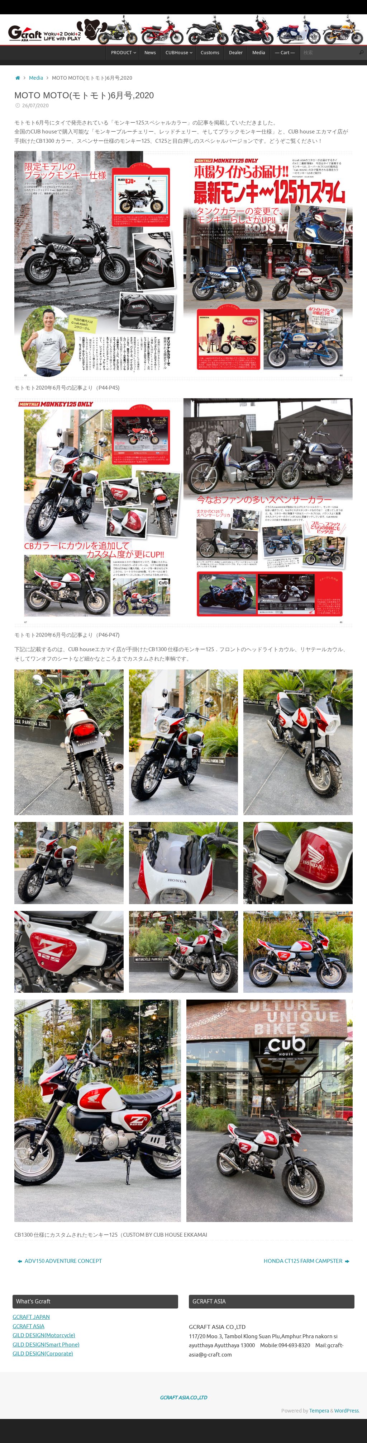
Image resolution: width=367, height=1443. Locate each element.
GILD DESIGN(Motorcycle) (44, 1335)
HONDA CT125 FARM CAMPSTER (303, 1261)
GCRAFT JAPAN (31, 1317)
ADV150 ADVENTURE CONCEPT (63, 1261)
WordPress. (347, 1411)
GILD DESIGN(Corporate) (43, 1353)
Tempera (319, 1411)
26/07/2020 (35, 106)
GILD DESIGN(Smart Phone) (46, 1344)
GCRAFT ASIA (28, 1326)
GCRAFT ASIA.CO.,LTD (183, 1398)
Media (36, 78)
